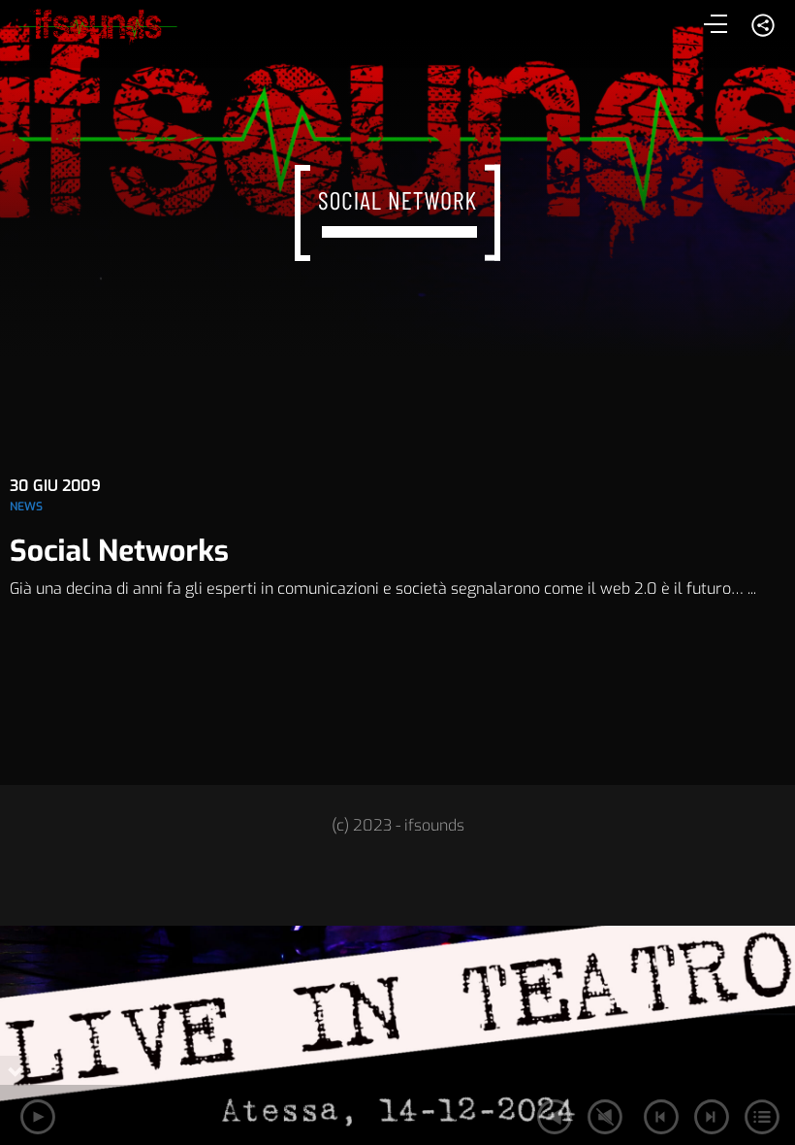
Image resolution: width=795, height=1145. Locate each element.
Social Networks (119, 551)
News (26, 506)
